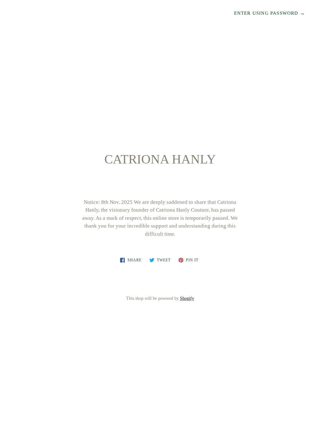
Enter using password (269, 13)
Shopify (187, 298)
